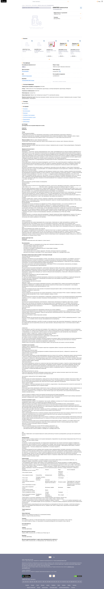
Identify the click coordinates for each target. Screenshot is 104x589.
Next (81, 59)
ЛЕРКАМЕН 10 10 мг (62, 49)
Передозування (26, 119)
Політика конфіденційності (64, 587)
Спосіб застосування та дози (29, 117)
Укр (50, 557)
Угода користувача (53, 587)
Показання (25, 108)
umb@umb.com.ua (70, 566)
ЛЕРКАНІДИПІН (25, 71)
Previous (23, 59)
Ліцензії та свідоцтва (31, 587)
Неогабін (27, 585)
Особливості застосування (29, 115)
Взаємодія (25, 113)
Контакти (73, 587)
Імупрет (47, 585)
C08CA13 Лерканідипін (27, 75)
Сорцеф (32, 585)
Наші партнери (45, 587)
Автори (38, 587)
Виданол (42, 585)
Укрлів (59, 585)
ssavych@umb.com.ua (26, 568)
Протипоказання (26, 110)
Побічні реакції (26, 121)
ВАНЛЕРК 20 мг (37, 49)
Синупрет (74, 585)
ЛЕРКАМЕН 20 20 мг (75, 49)
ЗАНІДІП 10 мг (49, 49)
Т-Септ (37, 585)
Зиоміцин (63, 585)
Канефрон (53, 585)
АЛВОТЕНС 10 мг (26, 49)
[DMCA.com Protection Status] (78, 576)
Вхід (99, 1)
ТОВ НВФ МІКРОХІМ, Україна (28, 80)
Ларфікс (69, 585)
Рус (54, 557)
